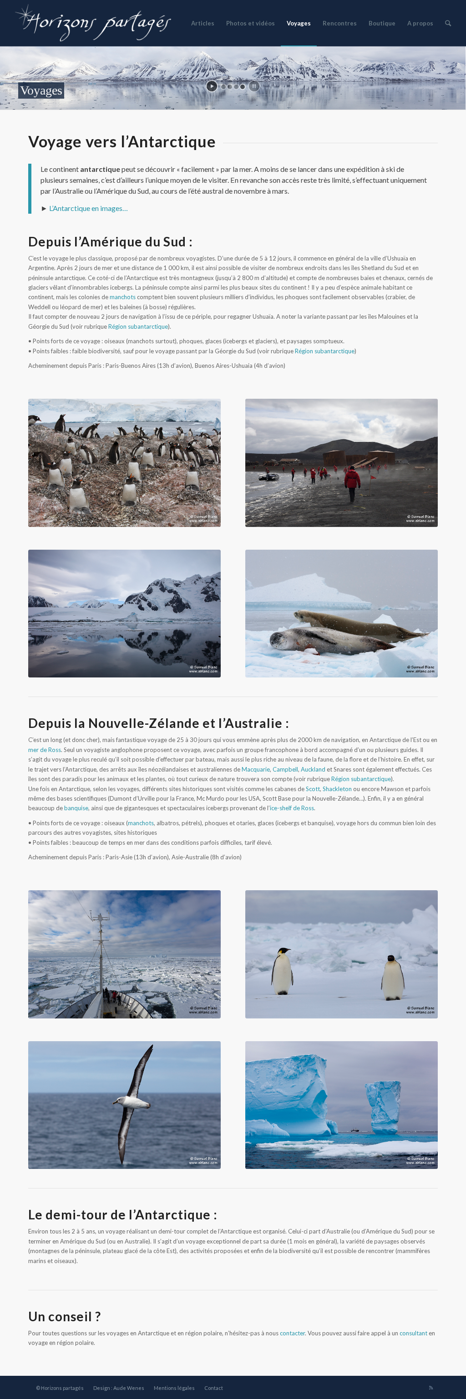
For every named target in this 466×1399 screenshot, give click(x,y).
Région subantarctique (138, 326)
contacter (292, 1333)
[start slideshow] (212, 86)
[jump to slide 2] (230, 87)
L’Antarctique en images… (88, 208)
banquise (76, 808)
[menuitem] (202, 23)
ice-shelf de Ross (292, 808)
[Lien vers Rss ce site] (431, 1387)
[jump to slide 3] (236, 87)
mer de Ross (44, 749)
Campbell (285, 769)
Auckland (313, 769)
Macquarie (256, 769)
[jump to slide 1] (223, 87)
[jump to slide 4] (242, 87)
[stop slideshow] (254, 86)
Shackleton (337, 788)
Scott (313, 788)
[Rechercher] (448, 23)
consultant (413, 1333)
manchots (123, 297)
